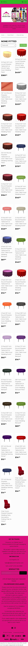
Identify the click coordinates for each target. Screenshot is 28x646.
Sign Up (23, 573)
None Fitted (10, 35)
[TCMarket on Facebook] (12, 628)
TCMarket (9, 632)
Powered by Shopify (18, 632)
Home (2, 35)
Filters (23, 45)
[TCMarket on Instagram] (15, 628)
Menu (5, 2)
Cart (25, 2)
